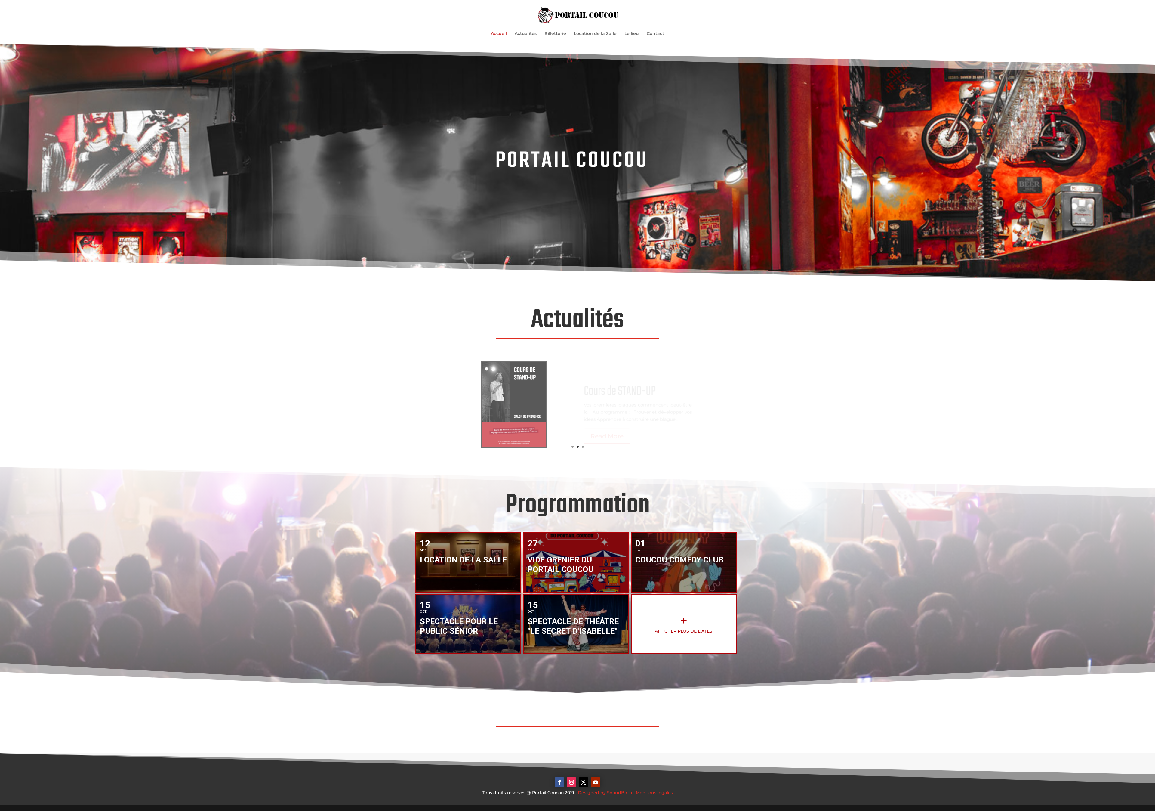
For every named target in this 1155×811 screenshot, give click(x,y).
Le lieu (631, 33)
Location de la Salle (595, 33)
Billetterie (555, 33)
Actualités (526, 33)
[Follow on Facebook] (559, 782)
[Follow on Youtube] (595, 782)
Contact (655, 33)
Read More (607, 426)
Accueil (499, 33)
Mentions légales (654, 792)
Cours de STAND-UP (620, 382)
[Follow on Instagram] (571, 782)
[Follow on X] (583, 782)
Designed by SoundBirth (605, 792)
